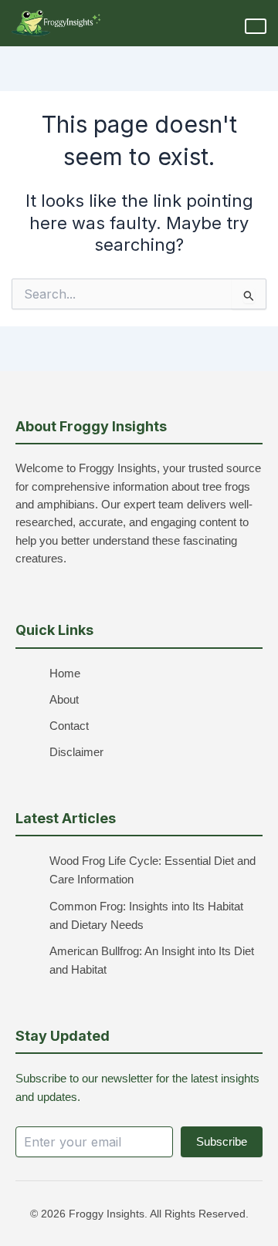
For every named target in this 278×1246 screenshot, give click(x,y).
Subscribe (221, 1142)
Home (64, 673)
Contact (69, 726)
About (64, 700)
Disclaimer (76, 752)
